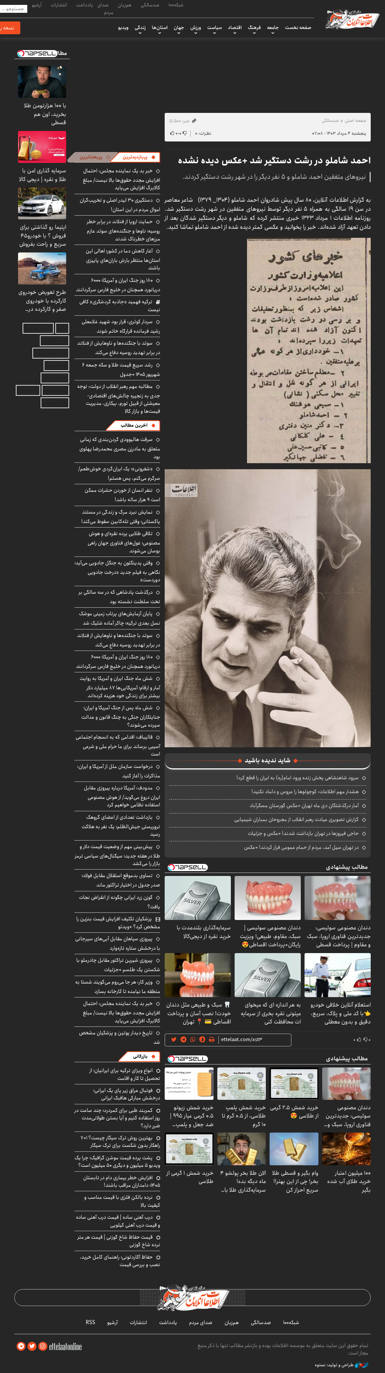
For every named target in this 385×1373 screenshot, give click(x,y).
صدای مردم (105, 8)
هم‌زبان (125, 5)
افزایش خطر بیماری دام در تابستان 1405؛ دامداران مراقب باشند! (121, 1181)
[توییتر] (31, 1346)
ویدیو (123, 27)
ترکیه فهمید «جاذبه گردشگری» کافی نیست (119, 305)
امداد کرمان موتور (51, 353)
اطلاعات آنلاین (352, 19)
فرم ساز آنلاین (54, 340)
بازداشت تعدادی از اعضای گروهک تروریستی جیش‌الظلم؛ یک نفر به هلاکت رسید (121, 825)
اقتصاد (235, 27)
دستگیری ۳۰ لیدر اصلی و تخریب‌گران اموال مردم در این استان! (120, 205)
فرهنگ (254, 27)
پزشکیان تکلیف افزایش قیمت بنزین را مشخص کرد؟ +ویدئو (118, 923)
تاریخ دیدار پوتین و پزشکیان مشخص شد (119, 1037)
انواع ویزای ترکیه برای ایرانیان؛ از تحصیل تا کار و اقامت (124, 1074)
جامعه (273, 27)
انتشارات (59, 5)
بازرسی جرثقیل (38, 328)
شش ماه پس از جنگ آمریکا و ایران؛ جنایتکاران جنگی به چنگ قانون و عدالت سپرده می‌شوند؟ (120, 716)
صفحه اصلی (355, 120)
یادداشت (84, 5)
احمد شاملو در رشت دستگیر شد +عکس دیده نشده (274, 161)
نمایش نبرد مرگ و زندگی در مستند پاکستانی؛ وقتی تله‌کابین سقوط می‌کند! (120, 517)
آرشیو (37, 5)
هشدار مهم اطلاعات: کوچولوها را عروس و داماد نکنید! (305, 792)
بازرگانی (140, 1056)
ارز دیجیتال (28, 390)
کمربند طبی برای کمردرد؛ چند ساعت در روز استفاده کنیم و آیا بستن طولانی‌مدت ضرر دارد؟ (117, 1118)
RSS (90, 1322)
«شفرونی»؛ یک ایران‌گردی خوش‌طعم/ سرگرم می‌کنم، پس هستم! (119, 473)
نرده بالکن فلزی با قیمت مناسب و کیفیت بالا (122, 1201)
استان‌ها (160, 27)
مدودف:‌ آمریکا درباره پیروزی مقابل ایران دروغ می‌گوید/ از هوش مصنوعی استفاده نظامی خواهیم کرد (122, 796)
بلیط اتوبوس (55, 402)
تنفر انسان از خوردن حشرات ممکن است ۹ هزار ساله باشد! (122, 495)
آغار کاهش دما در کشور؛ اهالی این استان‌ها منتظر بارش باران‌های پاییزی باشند (123, 259)
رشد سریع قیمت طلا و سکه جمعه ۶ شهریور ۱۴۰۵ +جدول (121, 370)
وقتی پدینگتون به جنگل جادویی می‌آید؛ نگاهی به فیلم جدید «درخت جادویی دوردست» (117, 571)
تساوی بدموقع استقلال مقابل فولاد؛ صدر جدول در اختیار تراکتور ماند (121, 880)
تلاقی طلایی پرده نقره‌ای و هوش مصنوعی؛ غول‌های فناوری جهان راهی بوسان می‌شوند (124, 542)
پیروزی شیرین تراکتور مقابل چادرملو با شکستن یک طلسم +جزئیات (118, 965)
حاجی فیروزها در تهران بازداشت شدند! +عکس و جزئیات (303, 833)
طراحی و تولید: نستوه (335, 1365)
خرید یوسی (56, 365)
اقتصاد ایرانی (55, 378)
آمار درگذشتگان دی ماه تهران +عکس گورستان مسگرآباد (304, 805)
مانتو (62, 328)
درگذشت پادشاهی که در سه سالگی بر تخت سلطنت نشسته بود (119, 597)
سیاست (214, 27)
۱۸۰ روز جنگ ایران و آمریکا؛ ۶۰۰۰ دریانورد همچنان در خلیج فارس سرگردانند (118, 285)
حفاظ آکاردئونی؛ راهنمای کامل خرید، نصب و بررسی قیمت (120, 1261)
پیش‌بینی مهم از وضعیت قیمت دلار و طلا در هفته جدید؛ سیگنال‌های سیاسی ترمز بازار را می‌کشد (117, 855)
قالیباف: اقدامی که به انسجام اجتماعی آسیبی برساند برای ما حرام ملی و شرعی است (118, 745)
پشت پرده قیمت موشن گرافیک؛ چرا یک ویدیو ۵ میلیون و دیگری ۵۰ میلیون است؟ (117, 1161)
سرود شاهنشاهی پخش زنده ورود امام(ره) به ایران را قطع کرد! (297, 778)
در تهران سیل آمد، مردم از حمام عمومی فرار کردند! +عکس (301, 847)
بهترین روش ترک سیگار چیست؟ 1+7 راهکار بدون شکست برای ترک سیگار (120, 1141)
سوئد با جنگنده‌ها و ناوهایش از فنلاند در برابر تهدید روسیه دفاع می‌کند (118, 348)
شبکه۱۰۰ (175, 5)
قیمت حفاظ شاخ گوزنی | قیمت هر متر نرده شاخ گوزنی (118, 1241)
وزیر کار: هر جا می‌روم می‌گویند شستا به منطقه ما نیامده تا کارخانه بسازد (117, 987)
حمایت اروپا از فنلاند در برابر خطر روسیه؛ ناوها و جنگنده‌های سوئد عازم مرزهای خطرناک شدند (123, 230)
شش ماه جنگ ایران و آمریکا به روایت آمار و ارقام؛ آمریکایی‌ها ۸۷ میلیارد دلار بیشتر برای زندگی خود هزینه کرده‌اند (120, 686)
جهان (179, 27)
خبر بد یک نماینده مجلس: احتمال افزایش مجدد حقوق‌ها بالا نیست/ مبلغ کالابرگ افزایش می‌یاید (121, 179)
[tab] (139, 157)
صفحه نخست (298, 27)
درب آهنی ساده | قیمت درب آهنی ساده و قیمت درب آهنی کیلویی (118, 1221)
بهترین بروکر (55, 390)
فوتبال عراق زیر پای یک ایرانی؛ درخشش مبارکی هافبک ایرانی (126, 1094)
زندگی (140, 27)
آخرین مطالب (134, 425)
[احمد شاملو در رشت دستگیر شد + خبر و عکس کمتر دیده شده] (309, 349)
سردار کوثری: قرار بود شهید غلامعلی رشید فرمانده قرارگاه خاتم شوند (121, 326)
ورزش (195, 27)
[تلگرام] (21, 1346)
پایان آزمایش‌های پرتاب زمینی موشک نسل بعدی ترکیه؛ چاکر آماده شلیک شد (119, 618)
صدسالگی (150, 5)
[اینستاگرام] (42, 1346)
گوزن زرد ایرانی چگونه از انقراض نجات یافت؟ (119, 902)
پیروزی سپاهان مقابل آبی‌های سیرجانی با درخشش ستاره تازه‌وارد (117, 943)
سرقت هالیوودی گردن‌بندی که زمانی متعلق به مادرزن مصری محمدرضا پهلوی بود (119, 448)
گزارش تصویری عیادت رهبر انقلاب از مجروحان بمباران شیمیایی (296, 819)
